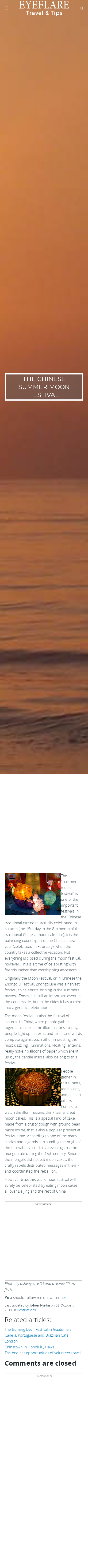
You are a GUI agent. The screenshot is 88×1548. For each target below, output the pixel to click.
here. (65, 1297)
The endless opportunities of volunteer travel (43, 1352)
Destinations (26, 1310)
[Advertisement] (44, 820)
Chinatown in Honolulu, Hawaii (31, 1347)
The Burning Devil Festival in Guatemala (38, 1329)
